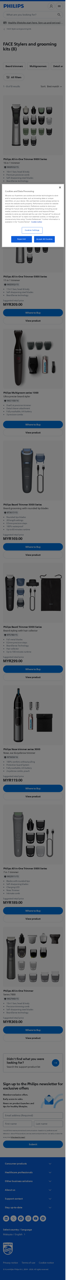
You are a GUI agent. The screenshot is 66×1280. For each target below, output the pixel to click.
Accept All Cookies (43, 241)
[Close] (57, 187)
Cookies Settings (31, 232)
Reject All (20, 241)
